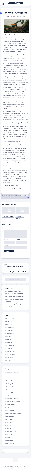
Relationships (9, 425)
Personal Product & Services (14, 413)
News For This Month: (12, 307)
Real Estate (9, 422)
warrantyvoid (14, 195)
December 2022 (10, 351)
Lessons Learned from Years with (12, 188)
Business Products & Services (14, 381)
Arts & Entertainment (11, 375)
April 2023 (8, 339)
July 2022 (8, 360)
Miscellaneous (10, 410)
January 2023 (9, 348)
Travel (8, 437)
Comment (6, 229)
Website (6, 245)
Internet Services (10, 404)
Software (8, 428)
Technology (9, 434)
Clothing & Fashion (23, 195)
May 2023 (8, 336)
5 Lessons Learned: (8, 216)
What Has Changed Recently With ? (15, 304)
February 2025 (10, 327)
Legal (7, 407)
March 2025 (9, 324)
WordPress (15, 468)
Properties (9, 419)
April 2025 (8, 321)
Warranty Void (15, 2)
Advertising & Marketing (12, 372)
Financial (8, 389)
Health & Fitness (10, 395)
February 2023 (10, 345)
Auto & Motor (9, 378)
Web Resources (10, 443)
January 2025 (9, 330)
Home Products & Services (13, 401)
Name (6, 239)
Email (18, 239)
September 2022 (10, 354)
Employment (9, 386)
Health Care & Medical (12, 398)
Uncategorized (10, 440)
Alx (24, 468)
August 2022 (9, 357)
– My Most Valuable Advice (10, 185)
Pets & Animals (10, 416)
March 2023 (9, 342)
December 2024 (10, 333)
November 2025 (10, 318)
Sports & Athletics (11, 431)
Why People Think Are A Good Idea (15, 296)
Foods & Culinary (10, 392)
